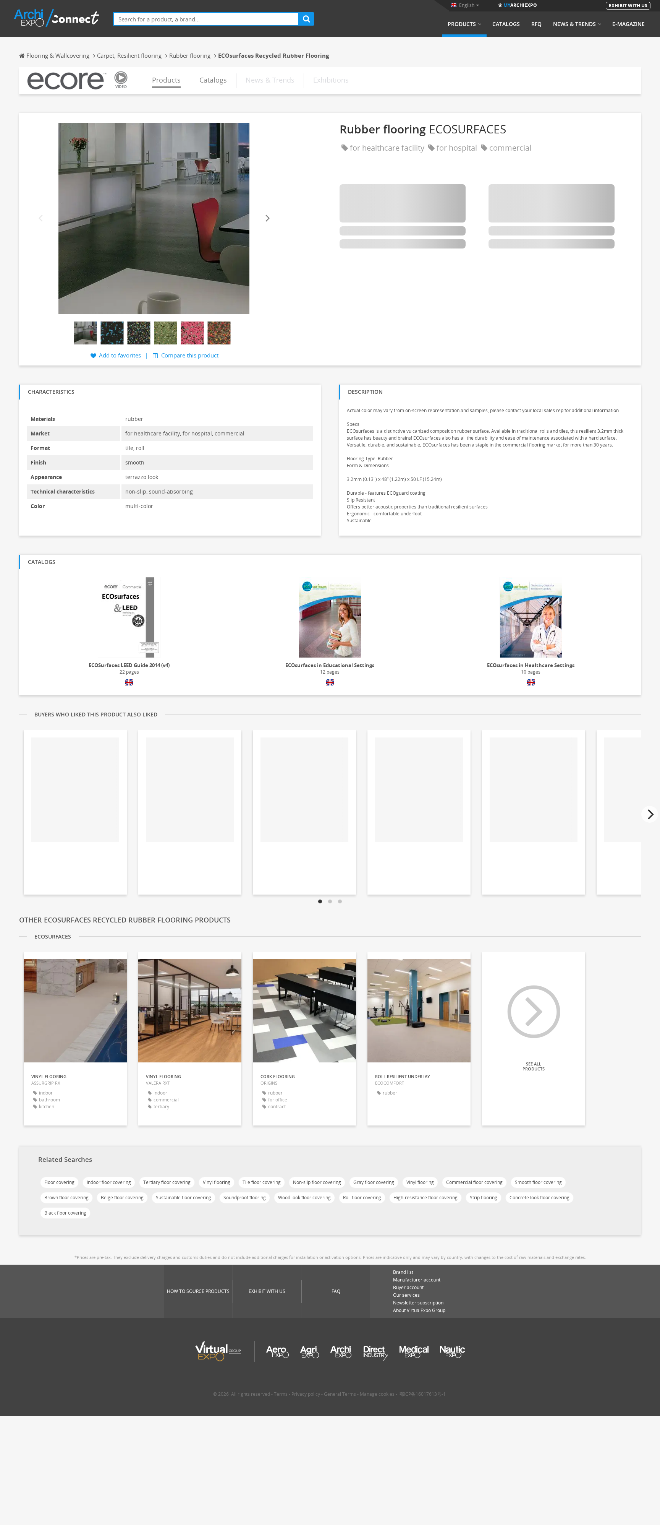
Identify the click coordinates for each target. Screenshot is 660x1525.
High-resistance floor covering (425, 1197)
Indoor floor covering (109, 1182)
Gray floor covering (373, 1182)
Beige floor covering (122, 1197)
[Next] (267, 218)
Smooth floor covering (538, 1182)
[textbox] (206, 19)
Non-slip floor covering (317, 1182)
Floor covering (59, 1182)
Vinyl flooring (216, 1182)
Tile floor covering (262, 1182)
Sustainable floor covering (183, 1197)
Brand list (403, 1272)
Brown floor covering (66, 1197)
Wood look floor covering (304, 1197)
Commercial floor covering (474, 1182)
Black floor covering (65, 1213)
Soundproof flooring (244, 1197)
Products (462, 24)
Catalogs (506, 24)
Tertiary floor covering (167, 1182)
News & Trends (574, 24)
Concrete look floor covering (539, 1197)
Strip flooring (483, 1197)
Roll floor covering (362, 1197)
